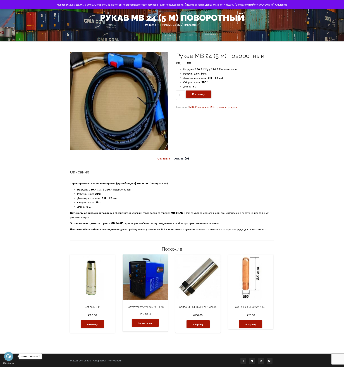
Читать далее (145, 323)
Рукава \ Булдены (226, 107)
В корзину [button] (92, 324)
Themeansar (114, 360)
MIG (191, 107)
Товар (152, 25)
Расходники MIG (204, 107)
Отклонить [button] (281, 4)
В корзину (198, 94)
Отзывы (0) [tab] (181, 158)
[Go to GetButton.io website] (8, 363)
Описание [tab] (163, 158)
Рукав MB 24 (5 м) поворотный (179, 25)
